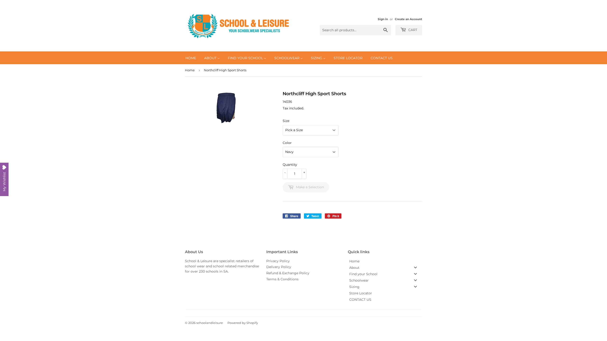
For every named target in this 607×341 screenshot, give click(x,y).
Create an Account (408, 19)
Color (287, 143)
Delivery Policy (278, 267)
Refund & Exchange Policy (287, 273)
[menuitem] (190, 57)
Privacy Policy (278, 261)
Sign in (383, 19)
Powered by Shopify (242, 323)
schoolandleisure (209, 323)
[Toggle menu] (415, 267)
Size (286, 121)
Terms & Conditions (282, 279)
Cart (412, 30)
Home (190, 70)
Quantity (290, 164)
